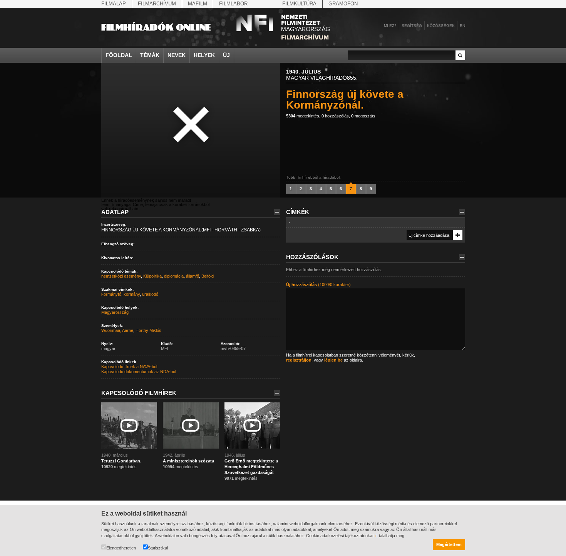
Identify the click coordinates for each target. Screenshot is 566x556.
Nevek (176, 55)
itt (376, 535)
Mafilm (197, 4)
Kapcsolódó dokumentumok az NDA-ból (138, 371)
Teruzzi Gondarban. (121, 461)
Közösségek (441, 25)
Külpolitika (152, 276)
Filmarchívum (157, 4)
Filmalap (113, 4)
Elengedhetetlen (121, 548)
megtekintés (302, 116)
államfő (192, 276)
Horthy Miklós (148, 330)
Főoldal (118, 55)
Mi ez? (390, 25)
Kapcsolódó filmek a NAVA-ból (129, 366)
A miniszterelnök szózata (188, 461)
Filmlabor (233, 4)
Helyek (204, 55)
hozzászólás (335, 116)
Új (226, 55)
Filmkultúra (299, 4)
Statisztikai (158, 548)
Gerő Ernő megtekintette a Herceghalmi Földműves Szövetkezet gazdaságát (251, 467)
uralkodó (150, 294)
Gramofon (343, 4)
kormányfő (111, 294)
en (462, 25)
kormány (132, 294)
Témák (149, 55)
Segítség (412, 25)
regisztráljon (298, 360)
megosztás (363, 116)
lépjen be (333, 360)
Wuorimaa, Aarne (117, 330)
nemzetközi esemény (121, 276)
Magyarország (115, 312)
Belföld (207, 276)
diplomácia (174, 276)
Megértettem (449, 544)
